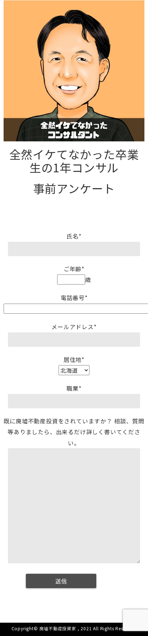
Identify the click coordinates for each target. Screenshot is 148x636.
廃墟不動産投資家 (58, 628)
